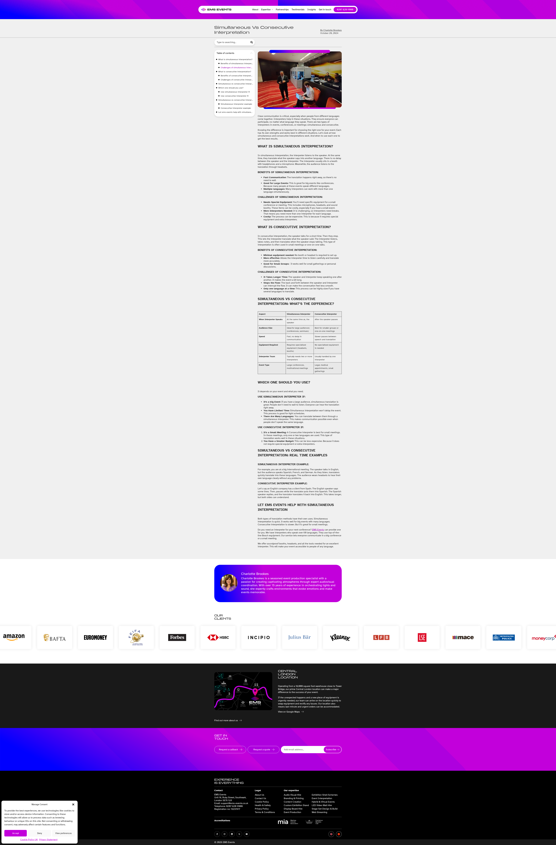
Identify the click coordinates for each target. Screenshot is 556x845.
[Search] (252, 42)
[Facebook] (217, 834)
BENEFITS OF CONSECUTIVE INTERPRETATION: (237, 75)
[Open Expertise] (272, 9)
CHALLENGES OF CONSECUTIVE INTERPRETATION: (237, 79)
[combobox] (231, 42)
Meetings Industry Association (294, 821)
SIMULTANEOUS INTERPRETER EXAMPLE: (237, 104)
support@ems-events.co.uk (234, 803)
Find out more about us (226, 720)
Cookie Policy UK (29, 839)
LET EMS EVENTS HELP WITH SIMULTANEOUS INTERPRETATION (235, 112)
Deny (39, 833)
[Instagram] (224, 834)
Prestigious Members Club (319, 821)
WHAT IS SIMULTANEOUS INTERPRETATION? (235, 59)
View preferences (63, 833)
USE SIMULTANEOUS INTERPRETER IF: (235, 92)
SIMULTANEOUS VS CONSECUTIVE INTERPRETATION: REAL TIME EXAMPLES (235, 100)
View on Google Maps (289, 711)
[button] (73, 804)
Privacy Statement (48, 839)
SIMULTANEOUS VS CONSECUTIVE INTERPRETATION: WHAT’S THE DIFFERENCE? (235, 84)
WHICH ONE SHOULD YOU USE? (230, 88)
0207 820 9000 (234, 806)
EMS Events (318, 529)
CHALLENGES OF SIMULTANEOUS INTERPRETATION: (237, 67)
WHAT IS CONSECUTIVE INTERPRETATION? (234, 71)
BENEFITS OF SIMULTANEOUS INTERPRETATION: (237, 63)
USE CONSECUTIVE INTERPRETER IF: (235, 96)
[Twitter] (239, 834)
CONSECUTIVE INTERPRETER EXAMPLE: (236, 108)
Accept (15, 833)
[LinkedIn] (232, 834)
